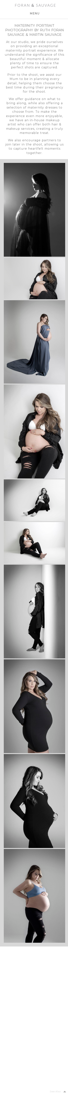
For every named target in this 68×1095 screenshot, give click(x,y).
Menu (34, 13)
